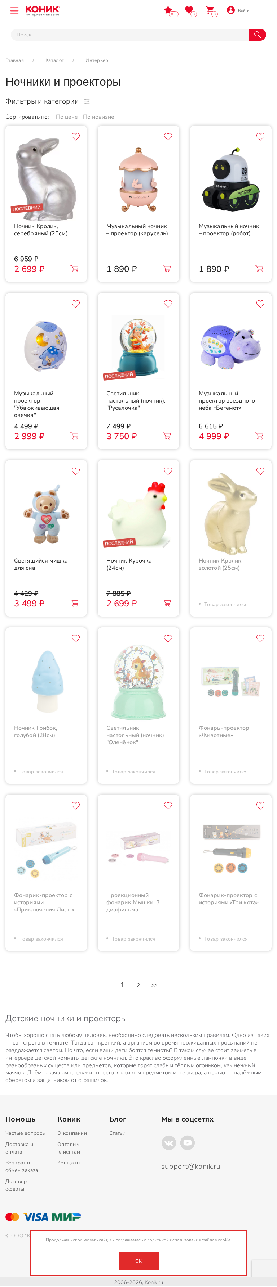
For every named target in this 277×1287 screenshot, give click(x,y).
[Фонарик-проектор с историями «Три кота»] (231, 848)
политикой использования (174, 1240)
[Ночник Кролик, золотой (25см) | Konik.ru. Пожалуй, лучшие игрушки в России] (231, 514)
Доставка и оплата (19, 1148)
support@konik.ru (190, 1166)
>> (154, 985)
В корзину (74, 269)
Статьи (117, 1133)
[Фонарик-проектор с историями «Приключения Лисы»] (46, 848)
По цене (67, 117)
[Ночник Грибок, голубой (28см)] (46, 681)
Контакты (68, 1162)
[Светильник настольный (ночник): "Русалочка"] (138, 347)
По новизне (98, 117)
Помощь (20, 1119)
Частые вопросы (25, 1133)
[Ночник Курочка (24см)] (138, 514)
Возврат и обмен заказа (21, 1166)
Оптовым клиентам (68, 1148)
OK (138, 1261)
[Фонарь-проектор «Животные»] (231, 681)
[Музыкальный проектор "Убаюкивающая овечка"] (46, 347)
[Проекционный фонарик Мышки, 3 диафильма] (138, 848)
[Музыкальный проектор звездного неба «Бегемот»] (231, 347)
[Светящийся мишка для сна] (46, 514)
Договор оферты (16, 1185)
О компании (72, 1133)
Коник (68, 1119)
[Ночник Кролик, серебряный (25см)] (46, 179)
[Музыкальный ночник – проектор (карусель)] (138, 179)
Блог (118, 1119)
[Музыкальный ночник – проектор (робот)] (231, 179)
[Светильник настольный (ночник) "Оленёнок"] (138, 681)
